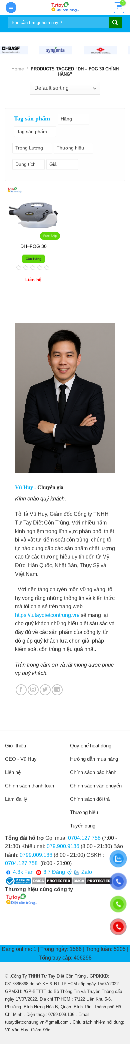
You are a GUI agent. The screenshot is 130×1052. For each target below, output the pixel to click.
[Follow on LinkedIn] (57, 689)
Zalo (86, 872)
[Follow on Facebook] (21, 689)
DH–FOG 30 (33, 246)
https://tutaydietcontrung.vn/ (47, 615)
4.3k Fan (23, 872)
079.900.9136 (63, 846)
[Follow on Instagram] (33, 689)
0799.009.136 (36, 855)
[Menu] (11, 7)
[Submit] (115, 23)
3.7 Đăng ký (57, 872)
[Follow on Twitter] (45, 689)
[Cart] (119, 7)
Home (17, 68)
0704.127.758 (84, 838)
